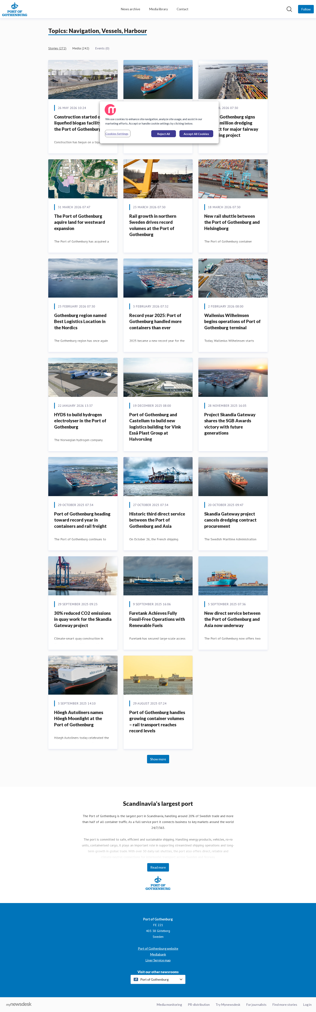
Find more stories (284, 1004)
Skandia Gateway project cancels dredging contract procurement (230, 520)
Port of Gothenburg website (158, 948)
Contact (182, 9)
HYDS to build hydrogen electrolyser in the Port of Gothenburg (80, 420)
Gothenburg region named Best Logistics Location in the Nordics (80, 321)
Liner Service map (158, 960)
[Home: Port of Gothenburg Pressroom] (14, 9)
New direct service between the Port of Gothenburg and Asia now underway (232, 619)
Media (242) (80, 48)
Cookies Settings (116, 133)
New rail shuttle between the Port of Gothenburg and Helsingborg (232, 222)
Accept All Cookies (196, 134)
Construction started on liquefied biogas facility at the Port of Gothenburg (80, 123)
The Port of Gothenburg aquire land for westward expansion (79, 222)
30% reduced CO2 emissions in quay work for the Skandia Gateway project (83, 619)
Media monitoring (169, 1004)
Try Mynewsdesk (228, 1004)
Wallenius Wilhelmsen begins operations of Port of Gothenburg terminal (232, 321)
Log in (307, 1004)
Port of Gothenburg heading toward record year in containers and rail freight (82, 520)
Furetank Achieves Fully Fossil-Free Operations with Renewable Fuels (157, 619)
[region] (159, 122)
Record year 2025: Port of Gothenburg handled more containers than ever (155, 321)
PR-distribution (199, 1004)
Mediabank (158, 954)
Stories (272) (57, 48)
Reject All (163, 134)
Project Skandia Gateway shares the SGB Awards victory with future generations (229, 424)
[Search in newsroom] (289, 9)
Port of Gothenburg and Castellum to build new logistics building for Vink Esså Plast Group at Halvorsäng (155, 427)
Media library (158, 9)
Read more (158, 867)
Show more (158, 759)
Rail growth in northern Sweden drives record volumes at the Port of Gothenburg (152, 225)
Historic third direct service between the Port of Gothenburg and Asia (157, 520)
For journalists (256, 1004)
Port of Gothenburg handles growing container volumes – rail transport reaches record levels (157, 721)
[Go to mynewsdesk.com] (18, 1005)
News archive (130, 9)
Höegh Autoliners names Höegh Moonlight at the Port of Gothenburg (78, 718)
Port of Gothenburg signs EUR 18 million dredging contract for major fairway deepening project (231, 126)
